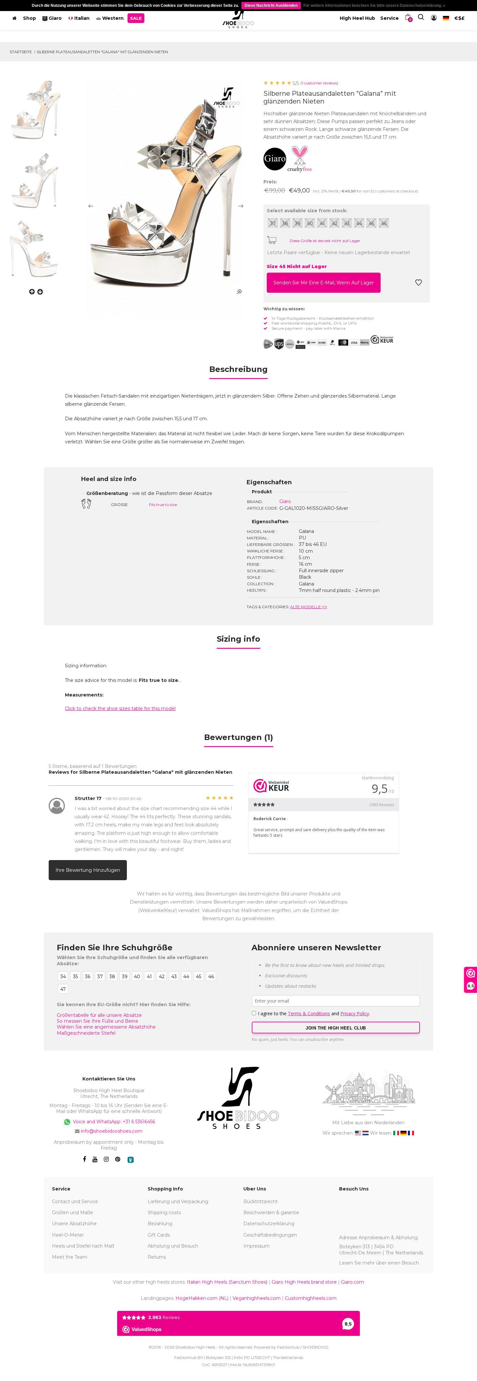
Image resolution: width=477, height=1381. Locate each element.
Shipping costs (164, 1212)
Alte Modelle (308, 606)
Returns (157, 1257)
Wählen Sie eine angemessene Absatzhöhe (106, 1027)
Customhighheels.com (310, 1298)
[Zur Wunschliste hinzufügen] (418, 284)
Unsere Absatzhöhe (74, 1224)
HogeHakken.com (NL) (202, 1298)
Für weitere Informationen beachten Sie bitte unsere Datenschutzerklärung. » (374, 5)
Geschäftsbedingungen (270, 1235)
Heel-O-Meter (68, 1235)
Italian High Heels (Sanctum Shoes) (227, 1282)
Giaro (285, 501)
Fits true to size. (163, 504)
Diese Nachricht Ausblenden (271, 5)
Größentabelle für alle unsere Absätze (99, 1015)
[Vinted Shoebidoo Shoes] (131, 1160)
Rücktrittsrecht (260, 1201)
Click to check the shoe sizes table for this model (120, 708)
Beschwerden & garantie (271, 1212)
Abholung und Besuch (173, 1246)
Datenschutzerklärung (268, 1224)
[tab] (238, 371)
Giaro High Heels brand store (304, 1282)
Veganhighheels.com (257, 1298)
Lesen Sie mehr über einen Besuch (379, 1263)
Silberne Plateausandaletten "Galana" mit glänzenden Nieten (102, 52)
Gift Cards (159, 1235)
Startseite (21, 52)
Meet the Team (69, 1257)
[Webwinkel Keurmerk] (382, 339)
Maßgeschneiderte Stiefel (86, 1033)
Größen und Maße (72, 1212)
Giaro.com (352, 1282)
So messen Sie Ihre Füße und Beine (97, 1021)
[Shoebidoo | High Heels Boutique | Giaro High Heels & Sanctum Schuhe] (238, 17)
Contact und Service (75, 1201)
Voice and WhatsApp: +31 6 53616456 (113, 1122)
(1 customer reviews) (319, 82)
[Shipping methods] (284, 344)
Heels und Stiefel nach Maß (83, 1246)
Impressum (256, 1246)
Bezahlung (160, 1224)
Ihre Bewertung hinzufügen (87, 870)
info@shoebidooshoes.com (111, 1131)
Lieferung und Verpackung (178, 1201)
